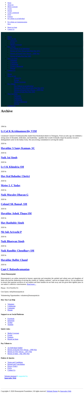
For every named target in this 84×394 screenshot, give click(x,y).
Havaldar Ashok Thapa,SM (16, 213)
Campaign (11, 308)
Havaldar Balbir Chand (14, 259)
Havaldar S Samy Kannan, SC (18, 148)
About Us (10, 5)
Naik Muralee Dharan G (14, 194)
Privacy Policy (13, 366)
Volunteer (11, 304)
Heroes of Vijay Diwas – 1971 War (20, 352)
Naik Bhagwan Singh (12, 241)
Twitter (10, 323)
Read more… (31, 284)
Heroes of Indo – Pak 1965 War (19, 354)
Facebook (11, 319)
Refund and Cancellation (16, 364)
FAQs (9, 14)
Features (10, 16)
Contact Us (11, 29)
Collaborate (12, 306)
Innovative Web (65, 391)
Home (9, 3)
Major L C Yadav (10, 185)
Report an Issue (12, 27)
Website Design (52, 391)
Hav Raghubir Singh (12, 222)
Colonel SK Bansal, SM (14, 204)
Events (10, 9)
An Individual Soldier (15, 348)
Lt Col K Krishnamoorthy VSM (19, 131)
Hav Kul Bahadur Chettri (15, 176)
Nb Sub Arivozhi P (11, 231)
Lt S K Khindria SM (12, 166)
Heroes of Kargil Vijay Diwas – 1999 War (22, 350)
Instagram (11, 321)
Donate (10, 11)
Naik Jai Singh (9, 157)
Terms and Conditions (15, 362)
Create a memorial (13, 13)
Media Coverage (13, 7)
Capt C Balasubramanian (15, 269)
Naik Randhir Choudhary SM (17, 250)
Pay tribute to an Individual (16, 18)
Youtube (10, 324)
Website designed (10, 376)
